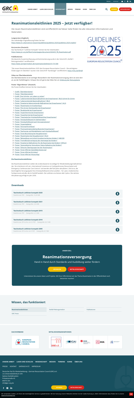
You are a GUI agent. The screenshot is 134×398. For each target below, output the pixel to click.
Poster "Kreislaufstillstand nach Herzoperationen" (32, 122)
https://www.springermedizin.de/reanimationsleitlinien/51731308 (34, 64)
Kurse (85, 9)
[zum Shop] (105, 50)
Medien (70, 9)
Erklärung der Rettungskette (70, 80)
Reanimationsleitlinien (20, 309)
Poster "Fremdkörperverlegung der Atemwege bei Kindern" (36, 140)
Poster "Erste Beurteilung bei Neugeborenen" (31, 134)
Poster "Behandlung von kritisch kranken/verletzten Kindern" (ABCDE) (39, 138)
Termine (78, 9)
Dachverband (17, 332)
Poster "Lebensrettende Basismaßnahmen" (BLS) (32, 101)
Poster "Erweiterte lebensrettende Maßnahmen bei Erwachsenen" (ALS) (40, 103)
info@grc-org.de (8, 383)
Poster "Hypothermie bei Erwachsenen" (29, 115)
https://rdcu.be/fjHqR (75, 71)
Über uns (92, 9)
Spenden (114, 9)
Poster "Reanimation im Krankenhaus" (28, 106)
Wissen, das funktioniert (28, 302)
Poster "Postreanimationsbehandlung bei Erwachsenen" (35, 129)
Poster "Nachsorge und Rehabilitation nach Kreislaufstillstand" (37, 131)
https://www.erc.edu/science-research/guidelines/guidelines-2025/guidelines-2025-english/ (43, 43)
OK (131, 394)
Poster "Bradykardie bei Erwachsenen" (28, 110)
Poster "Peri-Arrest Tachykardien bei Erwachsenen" (33, 108)
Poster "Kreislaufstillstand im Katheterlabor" (30, 120)
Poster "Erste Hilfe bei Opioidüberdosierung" (31, 150)
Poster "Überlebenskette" (24, 94)
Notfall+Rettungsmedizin (57, 309)
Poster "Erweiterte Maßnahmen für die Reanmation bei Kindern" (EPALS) (40, 143)
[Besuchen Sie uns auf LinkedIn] (130, 1)
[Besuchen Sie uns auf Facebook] (125, 1)
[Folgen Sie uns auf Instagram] (127, 1)
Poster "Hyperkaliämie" (23, 124)
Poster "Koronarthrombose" (25, 126)
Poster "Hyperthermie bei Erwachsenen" (29, 113)
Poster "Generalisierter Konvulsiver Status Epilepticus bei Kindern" (38, 145)
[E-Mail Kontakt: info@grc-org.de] (122, 1)
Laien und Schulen (46, 9)
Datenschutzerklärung (8, 395)
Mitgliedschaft (125, 9)
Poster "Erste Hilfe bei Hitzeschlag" (27, 154)
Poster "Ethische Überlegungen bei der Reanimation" (34, 147)
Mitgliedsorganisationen (60, 332)
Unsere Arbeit (32, 9)
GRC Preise (15, 313)
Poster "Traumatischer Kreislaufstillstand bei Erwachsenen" (36, 117)
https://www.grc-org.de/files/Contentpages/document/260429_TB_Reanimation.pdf (41, 52)
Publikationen (91, 309)
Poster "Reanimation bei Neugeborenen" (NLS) (31, 136)
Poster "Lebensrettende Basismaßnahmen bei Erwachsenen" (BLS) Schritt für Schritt (45, 99)
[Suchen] (106, 9)
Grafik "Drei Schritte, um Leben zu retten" (30, 96)
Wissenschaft (60, 9)
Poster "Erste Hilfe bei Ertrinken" (26, 152)
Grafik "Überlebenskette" (24, 92)
